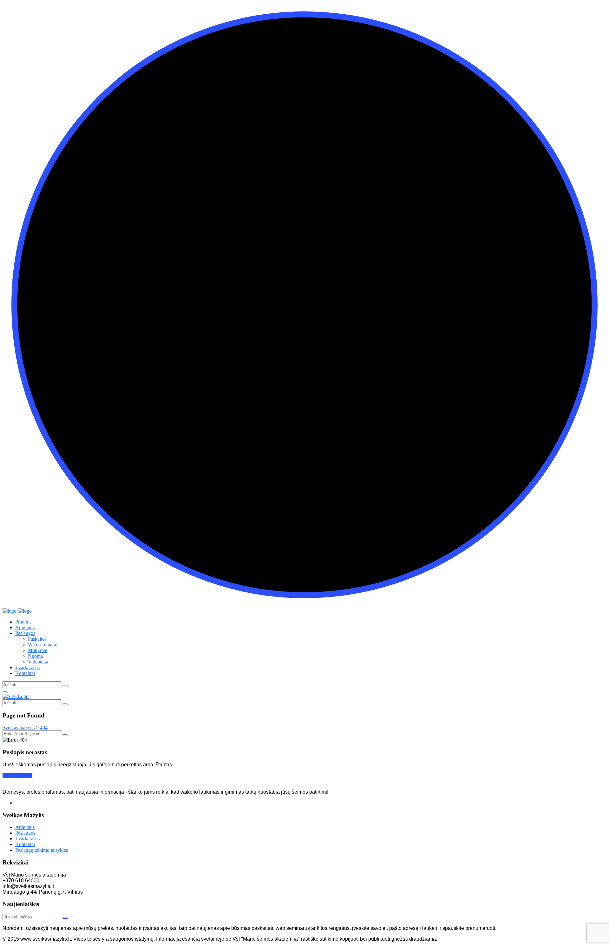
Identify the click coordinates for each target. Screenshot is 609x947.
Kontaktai (25, 673)
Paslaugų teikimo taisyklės (41, 850)
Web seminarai (42, 644)
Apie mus (25, 627)
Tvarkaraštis (27, 667)
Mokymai (37, 650)
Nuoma (35, 656)
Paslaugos (25, 633)
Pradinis (23, 621)
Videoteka (38, 661)
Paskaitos (37, 639)
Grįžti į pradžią (17, 775)
